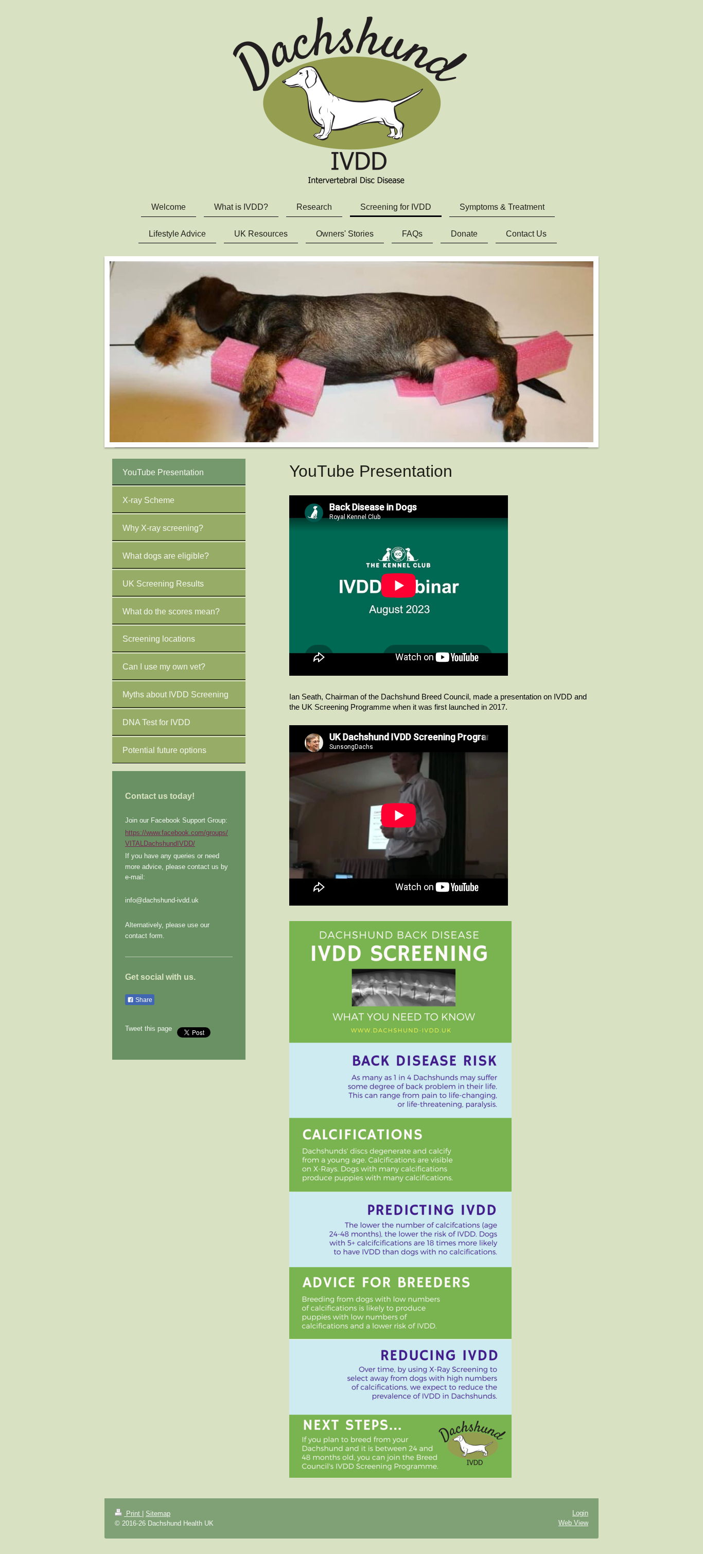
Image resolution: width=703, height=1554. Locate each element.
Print (133, 1513)
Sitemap (158, 1513)
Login (580, 1513)
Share (143, 1000)
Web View (573, 1523)
